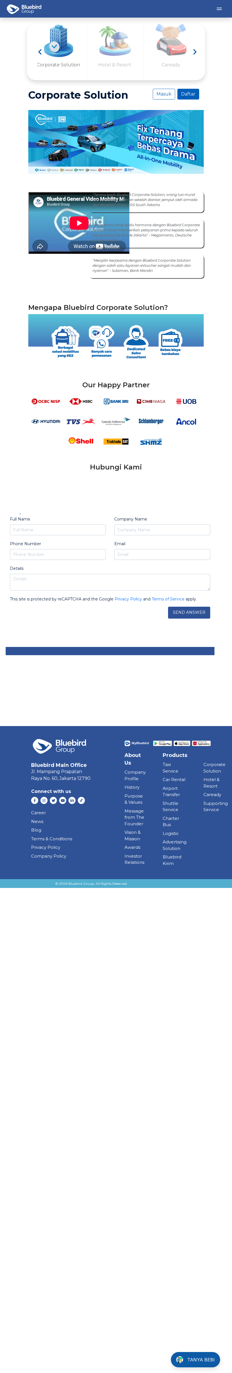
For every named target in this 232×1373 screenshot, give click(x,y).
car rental (174, 779)
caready (212, 794)
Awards (132, 847)
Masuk (163, 94)
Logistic (171, 833)
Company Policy (48, 856)
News (37, 821)
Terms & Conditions (51, 838)
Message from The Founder (134, 817)
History (131, 787)
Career (38, 812)
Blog (36, 830)
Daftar (188, 94)
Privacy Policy (45, 847)
